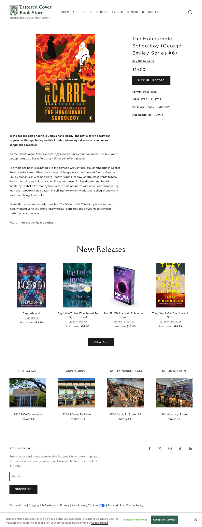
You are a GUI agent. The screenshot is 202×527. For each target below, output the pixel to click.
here (53, 461)
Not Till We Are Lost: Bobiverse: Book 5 (124, 315)
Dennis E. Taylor (124, 321)
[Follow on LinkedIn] (191, 449)
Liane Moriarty (78, 321)
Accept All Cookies (164, 519)
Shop (65, 11)
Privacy (65, 505)
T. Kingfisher (31, 317)
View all (101, 341)
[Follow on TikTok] (180, 449)
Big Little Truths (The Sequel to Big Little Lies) (78, 315)
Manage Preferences (135, 519)
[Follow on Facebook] (150, 449)
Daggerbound (31, 313)
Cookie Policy (134, 505)
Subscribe (23, 489)
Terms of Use (18, 505)
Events (117, 11)
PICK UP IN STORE (151, 80)
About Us (79, 11)
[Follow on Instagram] (170, 449)
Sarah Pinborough (170, 321)
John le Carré (145, 60)
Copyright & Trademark (44, 505)
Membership (99, 11)
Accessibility (116, 505)
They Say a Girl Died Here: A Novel (170, 315)
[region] (101, 520)
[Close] (195, 519)
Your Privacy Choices (85, 505)
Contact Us (135, 11)
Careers (154, 11)
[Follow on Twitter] (160, 449)
